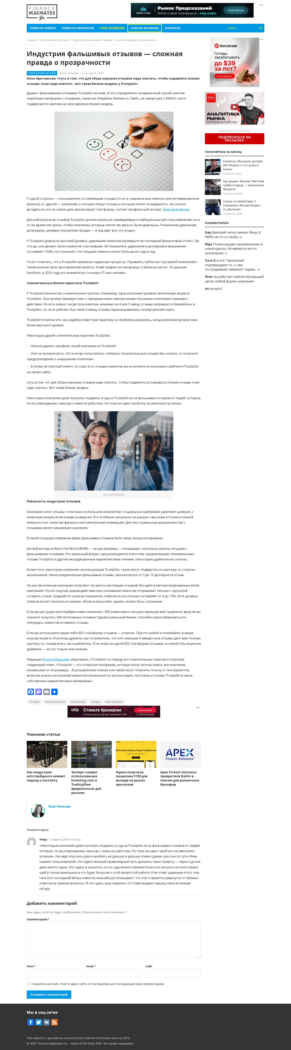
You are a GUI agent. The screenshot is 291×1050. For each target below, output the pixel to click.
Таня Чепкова (69, 73)
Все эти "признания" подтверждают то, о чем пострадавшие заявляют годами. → (232, 265)
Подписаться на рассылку (235, 138)
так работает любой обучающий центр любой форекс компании (234, 278)
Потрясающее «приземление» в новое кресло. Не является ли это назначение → (234, 248)
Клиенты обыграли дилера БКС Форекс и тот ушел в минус (242, 165)
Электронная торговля (54, 40)
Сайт (149, 966)
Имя (31, 966)
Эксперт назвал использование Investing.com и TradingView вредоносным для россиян (86, 782)
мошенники (78, 701)
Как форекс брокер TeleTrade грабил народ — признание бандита (243, 185)
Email (91, 966)
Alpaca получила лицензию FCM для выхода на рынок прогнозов (131, 778)
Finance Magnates (55, 659)
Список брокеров (144, 28)
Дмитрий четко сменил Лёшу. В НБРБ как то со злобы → (233, 234)
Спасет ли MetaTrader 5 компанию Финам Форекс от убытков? (242, 205)
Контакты (172, 28)
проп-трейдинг (114, 701)
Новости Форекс (43, 28)
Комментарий (38, 919)
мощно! (216, 288)
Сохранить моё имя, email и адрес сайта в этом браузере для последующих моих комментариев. (97, 984)
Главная (32, 40)
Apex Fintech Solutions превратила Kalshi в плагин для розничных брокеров (179, 778)
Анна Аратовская (176, 209)
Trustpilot (34, 701)
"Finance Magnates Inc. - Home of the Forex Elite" (70, 1043)
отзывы (95, 701)
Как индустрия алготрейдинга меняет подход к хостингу (46, 776)
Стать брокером (112, 28)
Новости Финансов (78, 28)
